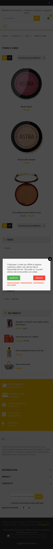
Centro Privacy (13, 282)
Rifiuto (39, 278)
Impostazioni (26, 282)
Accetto (14, 278)
